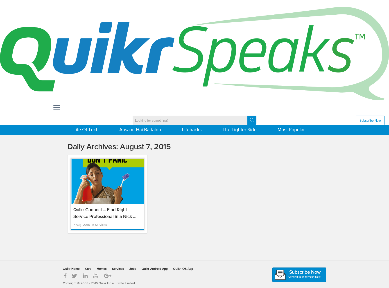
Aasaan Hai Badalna (140, 130)
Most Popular (291, 130)
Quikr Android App (155, 268)
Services (101, 224)
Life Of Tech (86, 130)
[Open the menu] (56, 107)
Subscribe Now (370, 120)
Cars (88, 268)
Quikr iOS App (183, 268)
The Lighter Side (239, 130)
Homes (102, 268)
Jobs (132, 268)
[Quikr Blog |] (194, 53)
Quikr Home (71, 268)
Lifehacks (192, 130)
